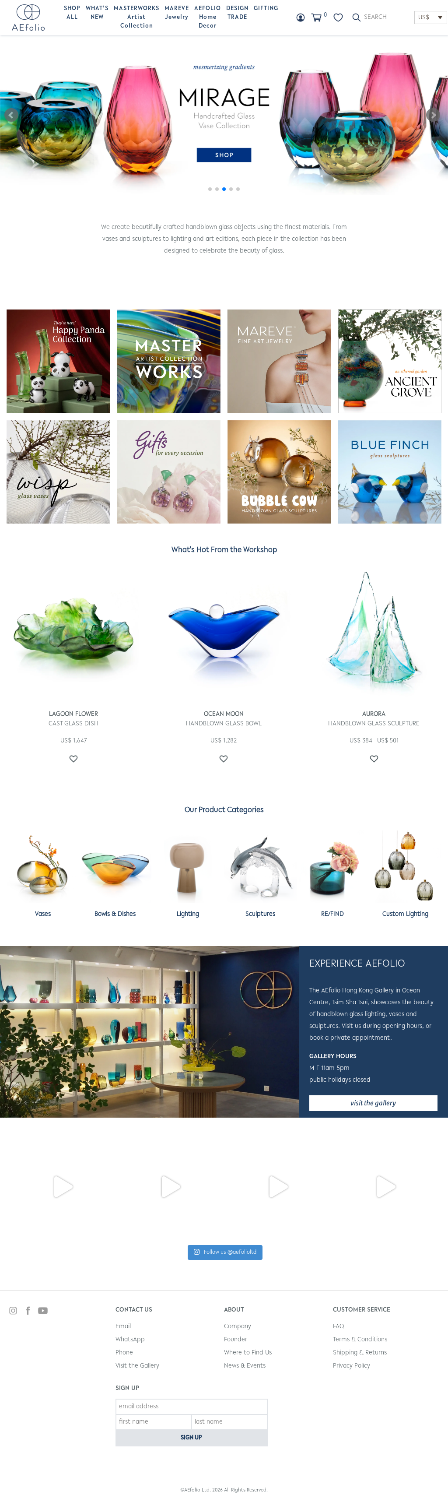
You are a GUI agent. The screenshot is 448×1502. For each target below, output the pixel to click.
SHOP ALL (72, 13)
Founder (235, 1340)
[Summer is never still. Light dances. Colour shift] (62, 1186)
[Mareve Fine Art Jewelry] (279, 361)
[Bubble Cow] (279, 472)
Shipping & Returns (360, 1353)
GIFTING (266, 9)
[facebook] (28, 1312)
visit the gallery (373, 1103)
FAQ (338, 1326)
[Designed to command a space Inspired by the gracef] (385, 1186)
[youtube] (43, 1312)
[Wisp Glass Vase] (58, 472)
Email (123, 1326)
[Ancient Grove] (390, 361)
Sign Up (191, 1438)
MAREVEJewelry (176, 13)
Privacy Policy (351, 1366)
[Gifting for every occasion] (169, 472)
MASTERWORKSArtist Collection (136, 17)
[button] (210, 189)
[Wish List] (338, 17)
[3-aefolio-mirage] (224, 115)
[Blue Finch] (390, 472)
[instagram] (13, 1312)
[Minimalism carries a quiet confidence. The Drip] (277, 1186)
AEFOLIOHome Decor (207, 17)
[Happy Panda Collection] (58, 361)
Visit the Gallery (137, 1366)
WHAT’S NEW (97, 13)
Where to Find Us (248, 1353)
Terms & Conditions (360, 1340)
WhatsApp (130, 1340)
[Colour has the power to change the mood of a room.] (170, 1186)
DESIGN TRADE (237, 13)
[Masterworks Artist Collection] (169, 361)
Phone (124, 1353)
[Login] (300, 17)
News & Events (245, 1366)
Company (237, 1326)
